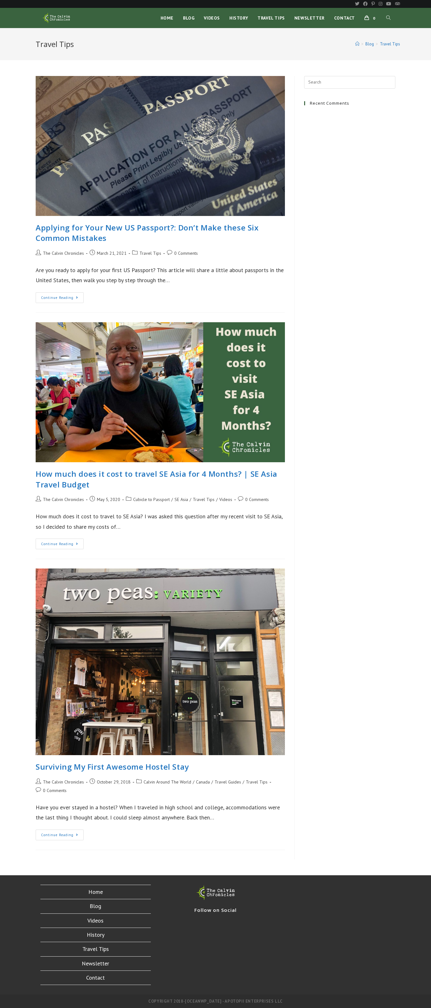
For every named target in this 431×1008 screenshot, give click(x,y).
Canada (203, 782)
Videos (225, 499)
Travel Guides (228, 782)
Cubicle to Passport (151, 499)
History (95, 934)
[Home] (357, 44)
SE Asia (181, 499)
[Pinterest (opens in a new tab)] (373, 4)
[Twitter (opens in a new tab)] (357, 4)
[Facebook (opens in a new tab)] (365, 4)
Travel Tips (150, 253)
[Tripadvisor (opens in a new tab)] (396, 4)
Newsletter (95, 963)
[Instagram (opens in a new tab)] (380, 4)
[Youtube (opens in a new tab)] (388, 4)
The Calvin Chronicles (63, 253)
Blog (95, 906)
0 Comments (186, 253)
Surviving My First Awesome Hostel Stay (112, 766)
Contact (95, 977)
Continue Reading (62, 299)
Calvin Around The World (167, 782)
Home (95, 891)
